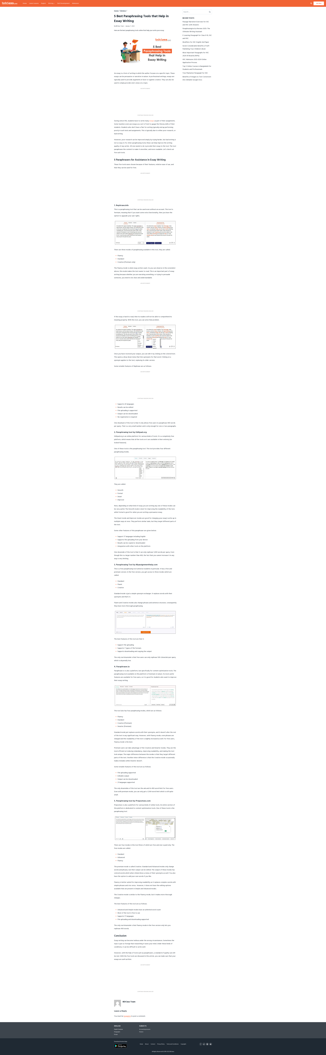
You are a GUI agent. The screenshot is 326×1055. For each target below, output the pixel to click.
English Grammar (118, 1029)
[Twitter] (204, 1044)
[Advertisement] (145, 102)
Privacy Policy (161, 1044)
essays (151, 120)
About (147, 1044)
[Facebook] (200, 1044)
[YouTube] (210, 1044)
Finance (141, 1032)
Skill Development (63, 3)
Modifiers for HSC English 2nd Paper (196, 42)
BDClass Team (120, 26)
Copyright (183, 1044)
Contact (153, 1044)
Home (25, 3)
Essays (116, 1034)
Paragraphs (117, 1032)
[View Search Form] (311, 3)
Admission (75, 3)
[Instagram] (207, 1044)
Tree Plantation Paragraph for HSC (195, 73)
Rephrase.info (122, 205)
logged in (127, 1016)
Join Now (318, 3)
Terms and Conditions (173, 1044)
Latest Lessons (34, 3)
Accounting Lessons (144, 1029)
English (43, 3)
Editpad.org (141, 432)
